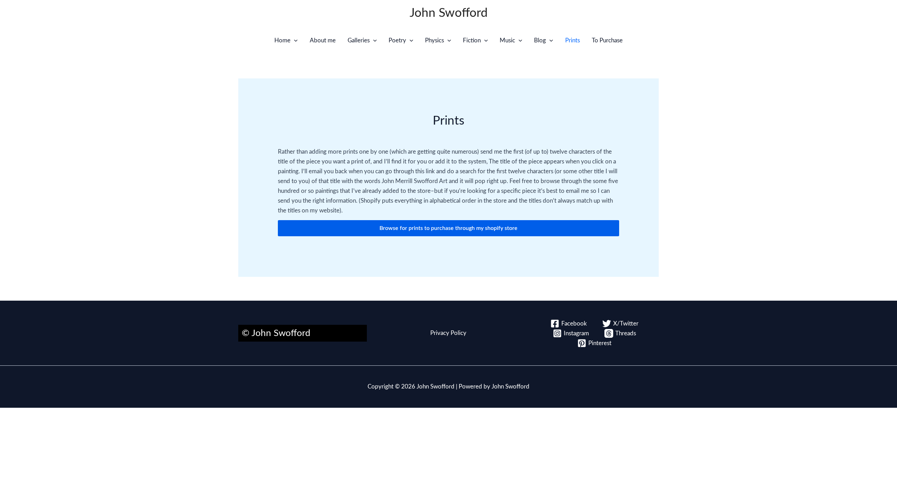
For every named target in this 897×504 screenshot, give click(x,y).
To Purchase (607, 40)
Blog (540, 40)
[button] (293, 41)
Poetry (397, 40)
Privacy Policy (448, 333)
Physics (434, 40)
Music (507, 40)
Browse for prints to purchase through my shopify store (448, 228)
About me (323, 40)
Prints (572, 40)
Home (282, 40)
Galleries (359, 40)
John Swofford (449, 13)
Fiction (472, 40)
